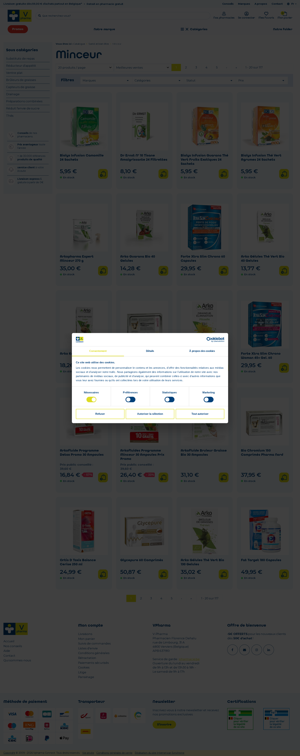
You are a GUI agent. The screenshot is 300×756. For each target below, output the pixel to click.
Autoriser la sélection (150, 413)
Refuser (100, 413)
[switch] (130, 399)
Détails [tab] (150, 351)
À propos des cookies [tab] (202, 351)
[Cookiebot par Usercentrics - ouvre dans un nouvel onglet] (209, 339)
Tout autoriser (200, 413)
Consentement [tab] (98, 351)
